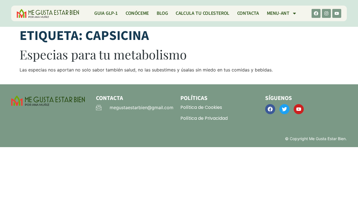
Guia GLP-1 (106, 13)
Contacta (248, 13)
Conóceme (137, 13)
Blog (162, 13)
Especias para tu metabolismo (103, 54)
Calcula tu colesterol (202, 13)
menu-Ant (278, 13)
